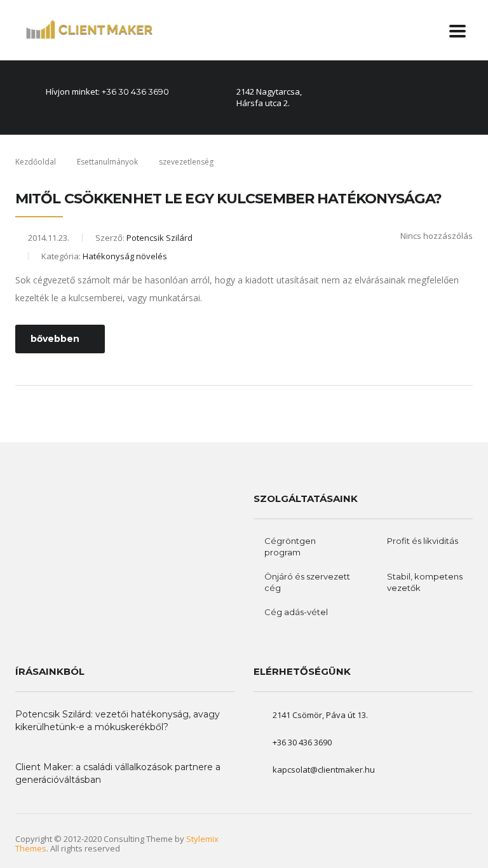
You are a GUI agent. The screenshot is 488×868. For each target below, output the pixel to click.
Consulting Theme (138, 838)
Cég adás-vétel (296, 612)
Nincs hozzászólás (436, 235)
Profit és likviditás (422, 541)
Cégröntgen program (290, 546)
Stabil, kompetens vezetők (425, 582)
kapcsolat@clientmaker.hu (324, 769)
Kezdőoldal (35, 161)
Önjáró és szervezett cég (307, 582)
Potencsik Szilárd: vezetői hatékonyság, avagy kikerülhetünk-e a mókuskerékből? (117, 721)
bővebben (54, 338)
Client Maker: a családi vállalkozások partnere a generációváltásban (117, 773)
